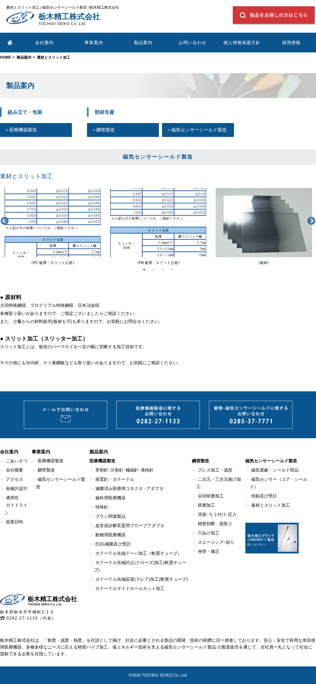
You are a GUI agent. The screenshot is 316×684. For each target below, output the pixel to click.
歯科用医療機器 (107, 497)
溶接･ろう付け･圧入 (214, 514)
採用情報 (291, 42)
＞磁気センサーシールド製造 (197, 129)
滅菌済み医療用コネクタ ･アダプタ (126, 488)
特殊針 (98, 507)
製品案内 (24, 57)
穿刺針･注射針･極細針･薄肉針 (121, 470)
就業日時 (11, 521)
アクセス (11, 479)
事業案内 (94, 42)
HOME (5, 57)
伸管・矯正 (205, 551)
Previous (4, 221)
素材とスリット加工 (267, 505)
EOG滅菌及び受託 (110, 544)
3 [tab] (163, 269)
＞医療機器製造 (21, 129)
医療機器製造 (48, 460)
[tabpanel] (53, 227)
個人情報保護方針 (241, 42)
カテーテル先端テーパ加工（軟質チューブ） (135, 553)
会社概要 (11, 470)
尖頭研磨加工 (208, 495)
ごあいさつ (13, 460)
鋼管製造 (43, 470)
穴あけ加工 (205, 532)
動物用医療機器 (107, 534)
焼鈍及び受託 (261, 495)
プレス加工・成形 (212, 470)
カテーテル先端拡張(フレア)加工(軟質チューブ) (138, 579)
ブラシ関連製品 (107, 516)
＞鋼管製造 (103, 129)
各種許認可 (13, 488)
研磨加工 (203, 505)
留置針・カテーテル (111, 479)
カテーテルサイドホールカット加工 (126, 588)
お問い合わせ (192, 42)
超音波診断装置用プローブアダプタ (126, 525)
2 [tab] (153, 269)
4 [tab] (172, 269)
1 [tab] (144, 269)
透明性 (13, 505)
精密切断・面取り (212, 523)
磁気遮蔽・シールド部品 (272, 470)
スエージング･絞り (213, 542)
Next (311, 221)
